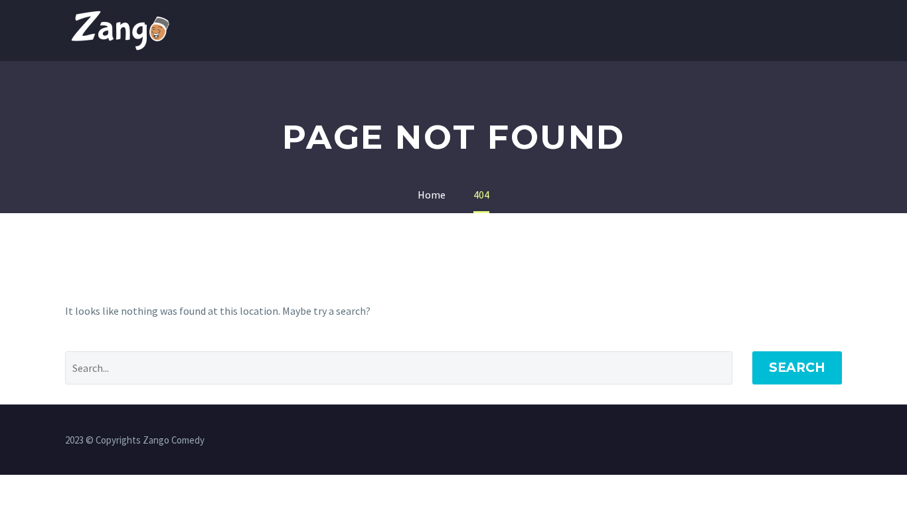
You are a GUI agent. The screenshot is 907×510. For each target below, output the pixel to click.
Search (797, 367)
